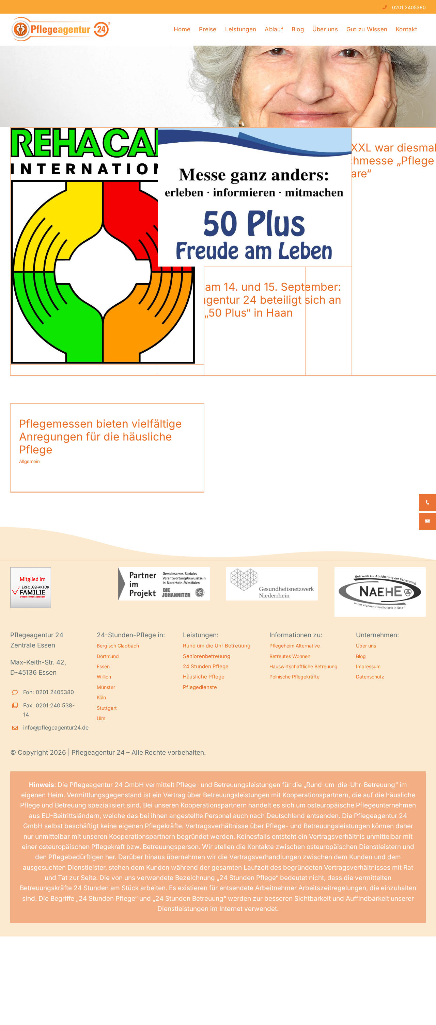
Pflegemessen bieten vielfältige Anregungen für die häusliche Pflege (100, 437)
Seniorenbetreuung (206, 656)
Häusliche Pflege (203, 676)
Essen (103, 666)
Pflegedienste (200, 687)
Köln (101, 697)
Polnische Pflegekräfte (294, 676)
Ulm (101, 718)
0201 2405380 (409, 7)
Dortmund (108, 656)
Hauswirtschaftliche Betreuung (303, 666)
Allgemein (29, 461)
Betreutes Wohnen (289, 656)
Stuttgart (107, 708)
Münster (106, 687)
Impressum (368, 666)
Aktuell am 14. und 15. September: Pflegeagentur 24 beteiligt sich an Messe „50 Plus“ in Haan (254, 300)
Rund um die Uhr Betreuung (216, 645)
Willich (104, 676)
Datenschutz (370, 676)
